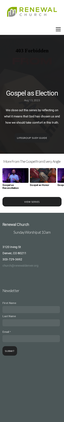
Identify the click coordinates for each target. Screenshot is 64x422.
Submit (10, 351)
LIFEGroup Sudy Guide (32, 137)
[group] (15, 180)
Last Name (9, 316)
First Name (9, 303)
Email (5, 331)
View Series (32, 201)
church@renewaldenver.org (20, 265)
